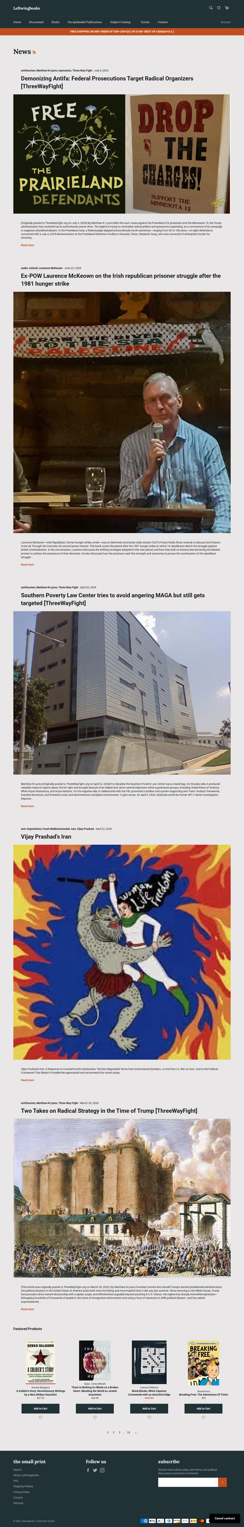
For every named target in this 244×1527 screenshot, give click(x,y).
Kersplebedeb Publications (85, 22)
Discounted (36, 22)
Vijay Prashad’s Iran (46, 836)
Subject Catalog (120, 22)
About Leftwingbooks (26, 1475)
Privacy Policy (21, 1492)
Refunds (18, 1503)
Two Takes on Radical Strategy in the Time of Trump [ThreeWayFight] (109, 1110)
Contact (163, 22)
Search (17, 1469)
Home (17, 22)
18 (128, 1432)
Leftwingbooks (26, 8)
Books (56, 22)
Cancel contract (225, 1518)
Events (145, 22)
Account (226, 22)
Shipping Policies (23, 1486)
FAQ (15, 1480)
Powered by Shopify (45, 1521)
